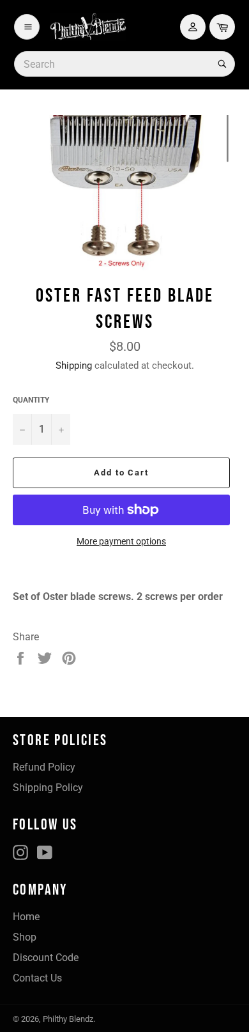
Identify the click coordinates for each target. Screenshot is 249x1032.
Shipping (74, 365)
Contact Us (37, 978)
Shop (24, 937)
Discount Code (46, 957)
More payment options (121, 541)
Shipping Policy (48, 788)
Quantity (31, 400)
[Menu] (27, 27)
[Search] (221, 64)
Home (26, 917)
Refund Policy (44, 767)
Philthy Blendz (68, 1019)
